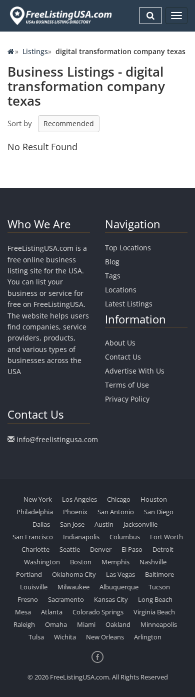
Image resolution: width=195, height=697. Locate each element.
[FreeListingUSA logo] (60, 15)
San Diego (159, 511)
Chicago (118, 499)
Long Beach (155, 599)
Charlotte (36, 549)
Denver (101, 549)
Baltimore (159, 574)
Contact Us (123, 357)
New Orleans (105, 636)
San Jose (72, 524)
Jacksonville (141, 524)
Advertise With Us (134, 371)
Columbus (125, 536)
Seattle (70, 549)
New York (38, 499)
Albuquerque (119, 586)
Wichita (65, 636)
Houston (153, 499)
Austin (104, 524)
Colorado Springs (98, 611)
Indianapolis (81, 536)
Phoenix (75, 511)
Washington (42, 561)
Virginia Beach (154, 611)
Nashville (153, 561)
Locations (120, 289)
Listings (35, 51)
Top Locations (128, 247)
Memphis (116, 561)
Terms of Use (127, 385)
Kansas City (111, 599)
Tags (112, 275)
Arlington (148, 636)
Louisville (34, 586)
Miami (86, 624)
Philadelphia (34, 511)
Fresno (28, 599)
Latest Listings (128, 303)
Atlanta (51, 611)
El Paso (132, 549)
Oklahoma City (74, 574)
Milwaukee (74, 586)
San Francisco (32, 536)
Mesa (23, 611)
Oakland (118, 624)
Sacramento (66, 599)
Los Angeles (79, 499)
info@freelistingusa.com (57, 439)
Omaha (56, 624)
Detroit (163, 549)
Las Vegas (120, 574)
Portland (29, 574)
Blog (112, 261)
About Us (120, 342)
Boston (81, 561)
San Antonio (116, 511)
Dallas (41, 524)
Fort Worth (166, 536)
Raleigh (24, 624)
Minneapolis (158, 624)
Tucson (159, 586)
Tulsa (36, 636)
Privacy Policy (127, 399)
